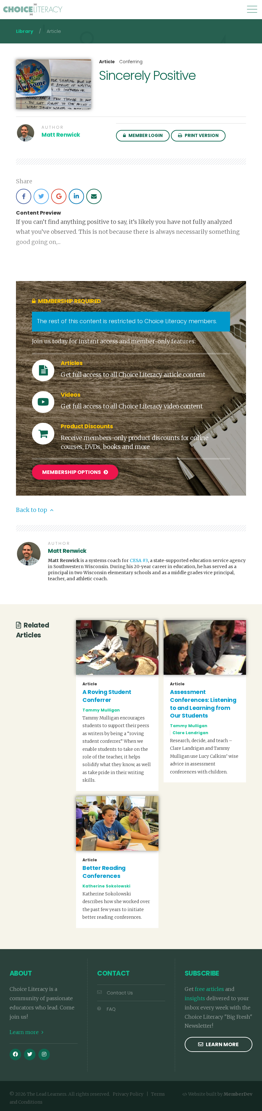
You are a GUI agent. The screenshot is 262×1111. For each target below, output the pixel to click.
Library (24, 31)
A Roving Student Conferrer (106, 696)
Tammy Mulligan (101, 710)
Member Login (145, 136)
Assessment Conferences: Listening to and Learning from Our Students (203, 703)
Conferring (131, 62)
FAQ (111, 1009)
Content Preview (38, 213)
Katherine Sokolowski (106, 886)
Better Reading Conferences (104, 872)
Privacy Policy (128, 1094)
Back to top (32, 510)
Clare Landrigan (190, 732)
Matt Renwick (61, 135)
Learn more (25, 1032)
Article (107, 62)
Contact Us (120, 993)
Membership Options (72, 472)
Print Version (201, 136)
